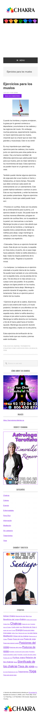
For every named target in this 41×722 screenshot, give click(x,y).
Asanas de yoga (20, 616)
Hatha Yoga (15, 633)
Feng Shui (6, 515)
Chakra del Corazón (31, 619)
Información (7, 520)
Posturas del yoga (15, 647)
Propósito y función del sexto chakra (26, 654)
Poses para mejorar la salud (11, 643)
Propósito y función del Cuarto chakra (19, 651)
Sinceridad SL (33, 692)
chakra (22, 619)
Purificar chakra (19, 657)
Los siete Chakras (32, 633)
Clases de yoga (26, 624)
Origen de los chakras (20, 636)
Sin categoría (8, 530)
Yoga (5, 350)
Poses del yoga (18, 639)
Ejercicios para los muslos (17, 85)
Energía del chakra (28, 630)
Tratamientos (25, 346)
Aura (30, 616)
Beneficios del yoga (11, 619)
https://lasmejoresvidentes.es (13, 420)
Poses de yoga (30, 639)
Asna (27, 616)
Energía (17, 346)
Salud (15, 662)
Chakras (6, 495)
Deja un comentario (12, 96)
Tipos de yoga (26, 666)
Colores (6, 500)
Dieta (21, 627)
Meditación (7, 525)
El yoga (13, 630)
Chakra (20, 10)
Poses (10, 639)
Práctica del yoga (7, 658)
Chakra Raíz (6, 624)
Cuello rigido (15, 627)
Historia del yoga (22, 633)
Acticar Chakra (9, 616)
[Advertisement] (20, 42)
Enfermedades (8, 510)
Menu (22, 60)
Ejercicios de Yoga (29, 627)
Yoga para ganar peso (10, 675)
